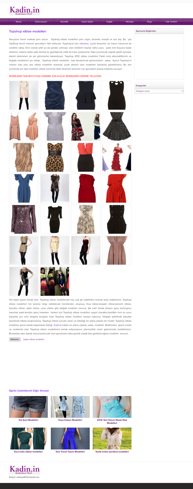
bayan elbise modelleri (33, 339)
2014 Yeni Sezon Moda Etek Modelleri (112, 422)
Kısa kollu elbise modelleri (28, 451)
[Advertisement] (70, 364)
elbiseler (84, 43)
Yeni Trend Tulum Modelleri (70, 451)
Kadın (57, 325)
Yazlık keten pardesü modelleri (112, 451)
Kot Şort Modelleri (28, 420)
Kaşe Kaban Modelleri (70, 420)
